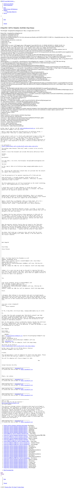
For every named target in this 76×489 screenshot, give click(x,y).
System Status (20, 487)
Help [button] (5, 7)
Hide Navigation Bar (8, 470)
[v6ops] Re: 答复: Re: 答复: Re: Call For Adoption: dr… (17, 442)
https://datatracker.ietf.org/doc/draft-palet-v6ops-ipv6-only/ (20, 146)
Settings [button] (5, 10)
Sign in (5, 13)
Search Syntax (7, 9)
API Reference (14, 9)
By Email (14, 487)
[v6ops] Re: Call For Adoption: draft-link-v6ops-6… (16, 426)
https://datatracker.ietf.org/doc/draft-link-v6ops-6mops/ (18, 346)
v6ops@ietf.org (9, 341)
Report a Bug (8, 487)
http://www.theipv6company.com (10, 403)
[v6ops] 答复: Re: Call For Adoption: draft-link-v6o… (16, 433)
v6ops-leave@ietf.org (27, 369)
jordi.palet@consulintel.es (27, 128)
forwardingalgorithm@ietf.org (14, 335)
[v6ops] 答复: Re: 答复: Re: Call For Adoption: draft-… (17, 441)
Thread (5, 23)
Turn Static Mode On (11, 11)
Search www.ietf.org (8, 3)
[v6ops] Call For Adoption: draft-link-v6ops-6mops (16, 425)
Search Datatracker (8, 5)
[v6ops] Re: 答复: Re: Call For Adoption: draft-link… (16, 436)
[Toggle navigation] (14, 1)
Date (5, 19)
